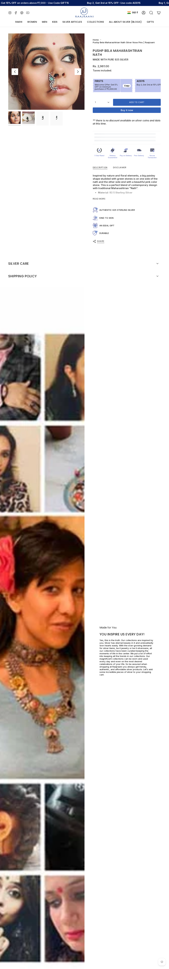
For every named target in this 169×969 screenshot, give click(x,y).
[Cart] (159, 13)
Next (78, 71)
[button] (32, 22)
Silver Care (18, 263)
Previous (15, 71)
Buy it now (127, 110)
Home (96, 39)
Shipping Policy (22, 276)
